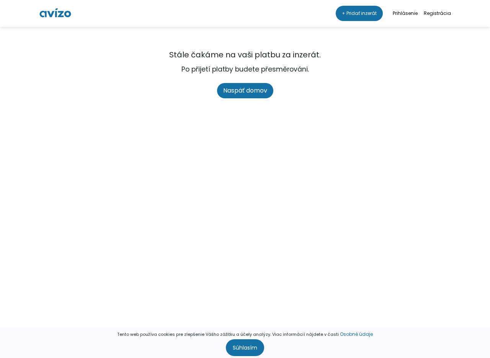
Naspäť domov (245, 90)
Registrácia (437, 13)
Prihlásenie (405, 13)
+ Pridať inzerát (359, 13)
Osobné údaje (356, 334)
